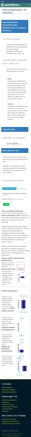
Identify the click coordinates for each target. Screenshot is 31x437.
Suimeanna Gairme (8, 404)
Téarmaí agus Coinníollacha (9, 433)
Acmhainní (5, 411)
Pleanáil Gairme (7, 387)
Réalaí (9, 79)
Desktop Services (7, 199)
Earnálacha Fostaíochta (9, 400)
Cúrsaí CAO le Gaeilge (9, 419)
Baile (2, 1)
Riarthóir (10, 104)
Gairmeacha (5, 402)
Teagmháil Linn (16, 435)
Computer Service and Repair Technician (14, 193)
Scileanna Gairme (7, 409)
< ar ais (6, 204)
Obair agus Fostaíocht (8, 390)
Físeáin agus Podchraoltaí (10, 406)
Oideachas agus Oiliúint (9, 392)
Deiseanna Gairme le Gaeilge (11, 423)
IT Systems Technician (9, 188)
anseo (23, 253)
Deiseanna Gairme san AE (10, 421)
